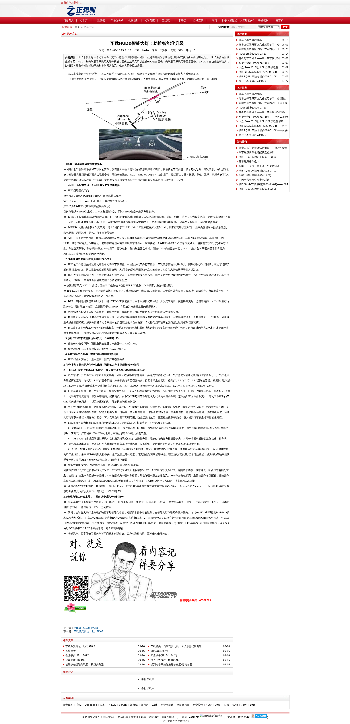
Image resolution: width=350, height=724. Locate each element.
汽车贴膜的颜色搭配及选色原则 (257, 152)
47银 (226, 704)
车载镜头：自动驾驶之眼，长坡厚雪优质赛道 (176, 646)
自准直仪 (198, 20)
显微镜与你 (183, 704)
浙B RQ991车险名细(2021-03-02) (258, 156)
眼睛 (214, 20)
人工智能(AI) (247, 20)
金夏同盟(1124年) (75, 659)
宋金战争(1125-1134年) (164, 655)
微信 (184, 717)
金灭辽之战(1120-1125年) (165, 659)
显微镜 (101, 20)
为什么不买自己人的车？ (253, 81)
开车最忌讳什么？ (249, 161)
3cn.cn (123, 704)
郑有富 (145, 704)
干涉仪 (182, 20)
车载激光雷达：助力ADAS (88, 631)
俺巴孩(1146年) (159, 650)
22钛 (154, 704)
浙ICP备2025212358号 (176, 721)
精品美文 (68, 20)
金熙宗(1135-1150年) (77, 655)
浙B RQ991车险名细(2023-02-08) (258, 188)
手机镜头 (263, 20)
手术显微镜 (230, 20)
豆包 (102, 704)
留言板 (279, 20)
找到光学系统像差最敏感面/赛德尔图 (171, 664)
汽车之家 (89, 27)
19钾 (252, 704)
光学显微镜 (167, 704)
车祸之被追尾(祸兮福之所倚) (255, 175)
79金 (217, 704)
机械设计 (133, 20)
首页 (77, 27)
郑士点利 (68, 704)
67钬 (235, 704)
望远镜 (166, 20)
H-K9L (112, 704)
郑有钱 (134, 704)
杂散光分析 (117, 20)
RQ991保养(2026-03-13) (253, 53)
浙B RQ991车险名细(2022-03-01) (258, 170)
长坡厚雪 (70, 650)
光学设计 (85, 20)
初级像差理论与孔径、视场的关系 (84, 664)
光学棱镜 (198, 704)
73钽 (244, 704)
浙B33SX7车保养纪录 (86, 627)
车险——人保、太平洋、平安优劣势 (259, 166)
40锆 (209, 704)
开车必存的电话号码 (250, 40)
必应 (78, 704)
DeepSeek (91, 704)
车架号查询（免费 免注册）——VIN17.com (263, 116)
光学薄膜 (150, 20)
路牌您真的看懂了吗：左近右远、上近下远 (263, 103)
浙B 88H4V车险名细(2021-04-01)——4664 (263, 184)
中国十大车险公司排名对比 (254, 179)
